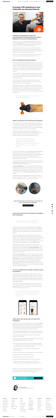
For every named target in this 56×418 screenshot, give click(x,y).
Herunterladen (39, 401)
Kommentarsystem (21, 254)
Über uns (47, 401)
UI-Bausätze (39, 406)
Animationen (30, 151)
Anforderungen (5, 404)
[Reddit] (52, 204)
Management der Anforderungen (31, 409)
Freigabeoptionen (35, 240)
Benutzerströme (31, 401)
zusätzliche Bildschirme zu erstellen (19, 162)
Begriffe (40, 416)
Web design (13, 404)
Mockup (12, 403)
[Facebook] (52, 206)
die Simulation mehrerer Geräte (21, 331)
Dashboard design (31, 403)
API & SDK (4, 409)
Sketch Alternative (48, 406)
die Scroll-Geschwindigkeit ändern (31, 171)
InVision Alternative (49, 409)
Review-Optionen (16, 262)
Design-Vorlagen (39, 404)
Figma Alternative (48, 404)
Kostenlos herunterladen (28, 205)
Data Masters (27, 175)
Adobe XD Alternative (49, 407)
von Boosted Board (19, 42)
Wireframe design (22, 403)
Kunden (14, 275)
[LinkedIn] (52, 213)
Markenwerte (48, 403)
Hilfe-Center (39, 403)
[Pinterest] (52, 211)
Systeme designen (5, 406)
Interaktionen (39, 154)
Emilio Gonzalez (32, 41)
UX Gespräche (39, 409)
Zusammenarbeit (5, 403)
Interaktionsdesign (23, 409)
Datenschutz (35, 416)
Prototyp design (22, 404)
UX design (21, 401)
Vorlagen (31, 1)
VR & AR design (13, 408)
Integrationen (5, 407)
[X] (52, 209)
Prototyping (13, 401)
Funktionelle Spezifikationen (31, 405)
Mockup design (22, 406)
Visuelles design (5, 401)
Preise (44, 1)
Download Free (49, 1)
